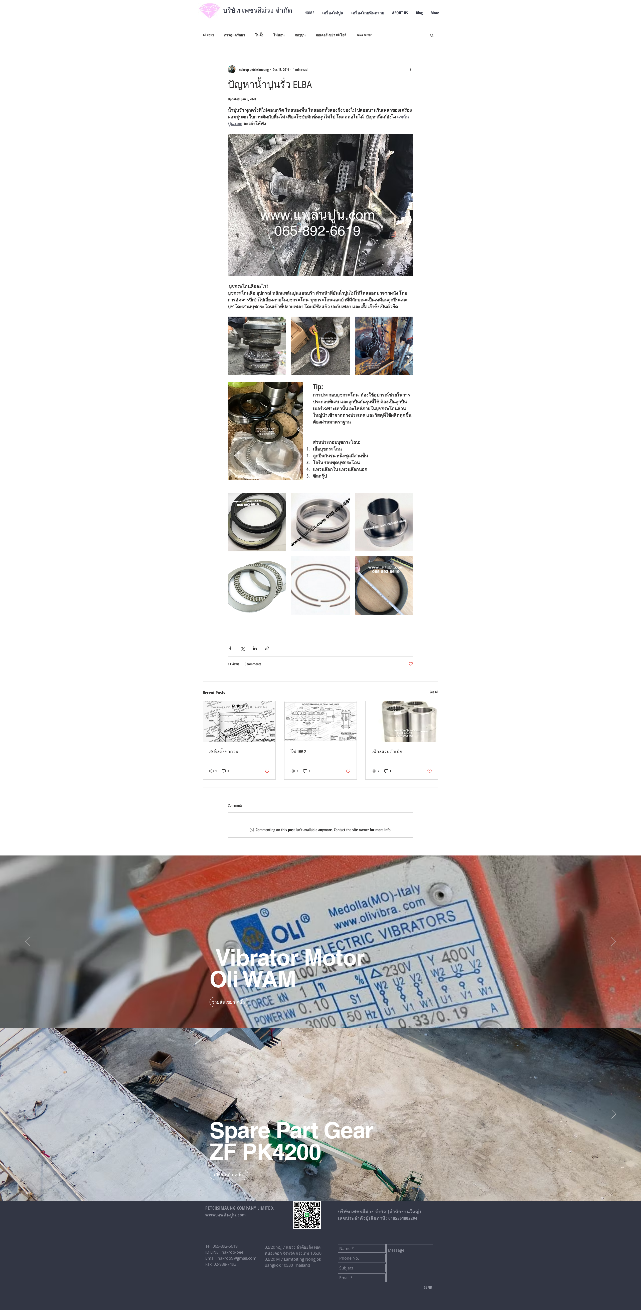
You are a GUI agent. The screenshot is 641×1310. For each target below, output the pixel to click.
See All (434, 692)
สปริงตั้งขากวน (223, 751)
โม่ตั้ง (259, 35)
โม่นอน (279, 35)
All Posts (208, 35)
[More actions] (410, 69)
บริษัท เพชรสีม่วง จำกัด (257, 11)
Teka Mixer (364, 35)
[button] (431, 35)
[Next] (613, 942)
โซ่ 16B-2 (298, 751)
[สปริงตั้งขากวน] (239, 721)
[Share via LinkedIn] (254, 648)
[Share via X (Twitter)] (242, 648)
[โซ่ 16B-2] (320, 721)
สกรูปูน (300, 35)
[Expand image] (257, 346)
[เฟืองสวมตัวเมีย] (402, 721)
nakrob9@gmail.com (237, 1258)
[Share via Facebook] (230, 648)
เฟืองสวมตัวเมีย (387, 751)
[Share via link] (267, 648)
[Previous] (27, 942)
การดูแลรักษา (234, 35)
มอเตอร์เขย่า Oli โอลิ (331, 35)
